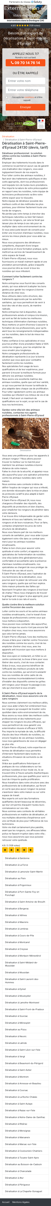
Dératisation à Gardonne (17, 858)
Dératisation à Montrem (17, 1076)
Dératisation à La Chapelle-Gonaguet (23, 1191)
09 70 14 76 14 (27, 63)
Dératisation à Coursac (16, 1090)
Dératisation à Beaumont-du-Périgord (24, 1063)
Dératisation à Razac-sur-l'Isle (20, 1110)
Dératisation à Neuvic (15, 1036)
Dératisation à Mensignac (17, 1130)
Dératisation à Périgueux (17, 1184)
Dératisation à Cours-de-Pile (19, 935)
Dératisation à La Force (16, 865)
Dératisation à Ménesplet (17, 1022)
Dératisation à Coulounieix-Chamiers (23, 1151)
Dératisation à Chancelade (18, 1171)
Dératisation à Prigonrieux (18, 885)
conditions (29, 97)
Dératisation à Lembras (16, 928)
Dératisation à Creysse (16, 949)
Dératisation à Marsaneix (17, 1137)
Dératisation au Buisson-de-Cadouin (23, 1164)
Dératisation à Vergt (15, 1056)
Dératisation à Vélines (16, 915)
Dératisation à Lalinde (16, 1043)
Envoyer (25, 107)
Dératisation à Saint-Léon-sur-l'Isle (22, 1049)
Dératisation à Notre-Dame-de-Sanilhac (25, 1117)
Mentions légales (20, 1202)
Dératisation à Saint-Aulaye (18, 1103)
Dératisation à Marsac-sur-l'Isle (20, 1144)
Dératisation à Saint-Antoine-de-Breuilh (25, 901)
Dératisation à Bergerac (17, 908)
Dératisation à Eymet (15, 989)
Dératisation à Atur (14, 1177)
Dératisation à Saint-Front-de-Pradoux (24, 1009)
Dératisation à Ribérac (16, 1124)
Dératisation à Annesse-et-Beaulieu (23, 1083)
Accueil (5, 1202)
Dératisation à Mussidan (17, 972)
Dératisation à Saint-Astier (18, 1070)
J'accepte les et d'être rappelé (27, 98)
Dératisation (8, 136)
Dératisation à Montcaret (17, 942)
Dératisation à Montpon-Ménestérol (23, 955)
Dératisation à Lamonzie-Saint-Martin (24, 871)
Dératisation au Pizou (15, 1029)
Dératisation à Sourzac (16, 1016)
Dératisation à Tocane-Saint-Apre (22, 1157)
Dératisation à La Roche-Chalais (21, 1097)
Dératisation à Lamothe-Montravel (22, 1002)
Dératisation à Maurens (16, 922)
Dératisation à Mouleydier (18, 996)
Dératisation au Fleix (15, 878)
